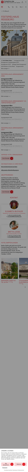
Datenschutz (21, 470)
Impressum (15, 470)
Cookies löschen (8, 470)
